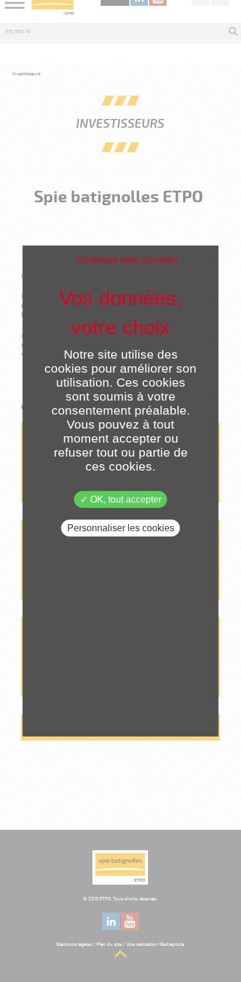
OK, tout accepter (124, 499)
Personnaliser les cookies (120, 528)
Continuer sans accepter (127, 260)
